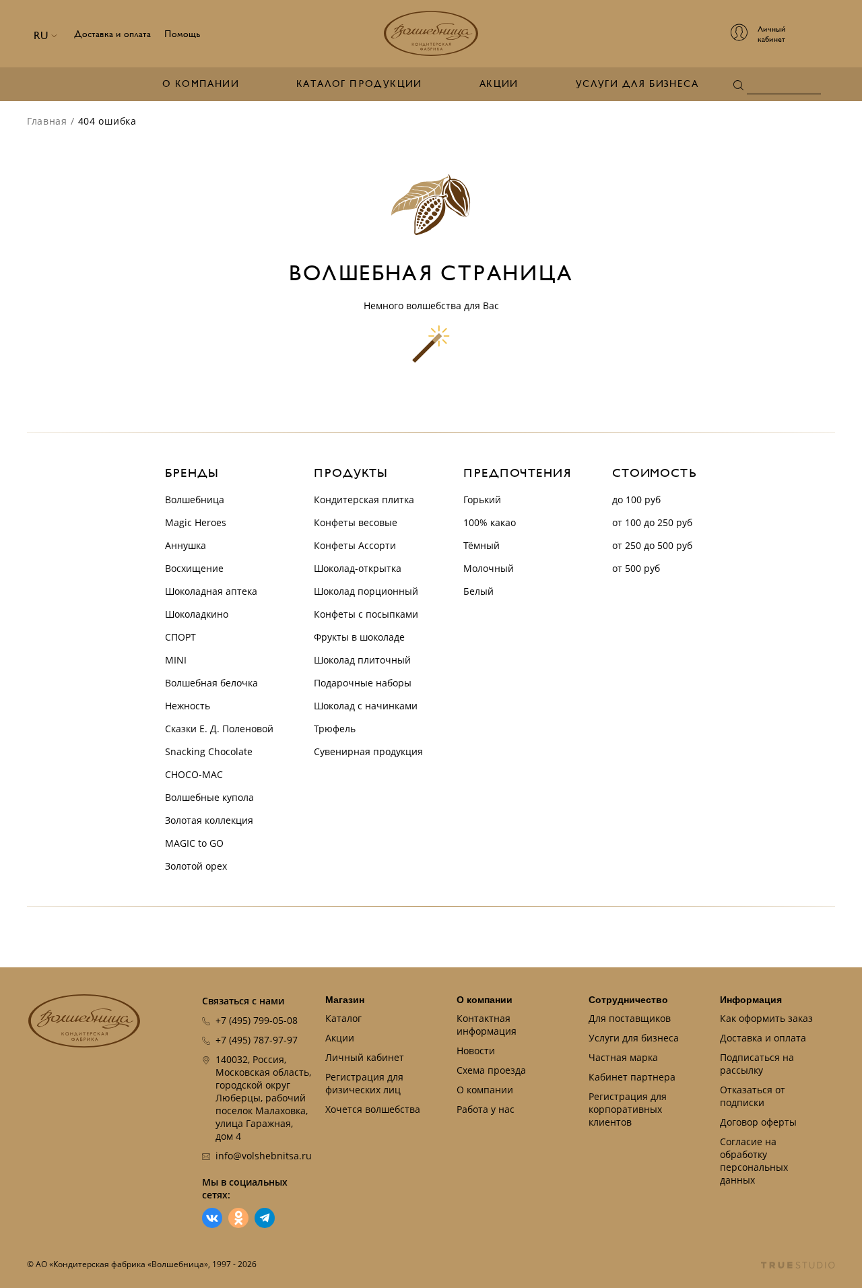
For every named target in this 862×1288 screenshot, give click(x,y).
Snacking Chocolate (209, 751)
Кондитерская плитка (364, 499)
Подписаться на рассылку (757, 1063)
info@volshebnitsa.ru (264, 1155)
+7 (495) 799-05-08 (257, 1020)
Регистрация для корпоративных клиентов (628, 1109)
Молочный (488, 568)
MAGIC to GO (194, 843)
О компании (200, 84)
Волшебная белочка (211, 682)
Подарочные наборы (362, 682)
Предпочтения (517, 473)
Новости (476, 1050)
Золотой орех (196, 866)
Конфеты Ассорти (355, 545)
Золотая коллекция (209, 820)
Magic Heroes (195, 522)
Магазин (344, 999)
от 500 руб (636, 568)
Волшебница (194, 499)
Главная (47, 121)
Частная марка (623, 1057)
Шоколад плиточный (362, 659)
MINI (176, 659)
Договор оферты (758, 1122)
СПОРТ (180, 637)
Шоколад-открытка (357, 568)
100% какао (489, 522)
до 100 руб (636, 499)
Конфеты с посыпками (366, 614)
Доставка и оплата (112, 34)
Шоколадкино (196, 614)
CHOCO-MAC (194, 774)
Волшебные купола (209, 797)
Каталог (343, 1018)
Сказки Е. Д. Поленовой (219, 728)
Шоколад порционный (366, 591)
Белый (478, 591)
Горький (482, 499)
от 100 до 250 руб (652, 522)
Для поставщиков (630, 1018)
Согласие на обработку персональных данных (754, 1160)
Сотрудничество (628, 999)
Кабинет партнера (632, 1076)
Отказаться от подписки (752, 1096)
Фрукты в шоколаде (359, 637)
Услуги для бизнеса (637, 84)
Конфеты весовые (355, 522)
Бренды (191, 473)
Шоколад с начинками (366, 705)
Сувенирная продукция (368, 751)
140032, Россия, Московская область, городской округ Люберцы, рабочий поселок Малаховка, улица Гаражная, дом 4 (263, 1097)
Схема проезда (491, 1070)
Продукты (351, 473)
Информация (751, 999)
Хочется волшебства (372, 1109)
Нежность (187, 705)
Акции (499, 84)
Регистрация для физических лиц (364, 1083)
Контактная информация (487, 1024)
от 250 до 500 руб (652, 545)
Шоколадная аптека (211, 591)
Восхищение (194, 568)
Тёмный (481, 545)
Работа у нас (486, 1109)
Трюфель (335, 728)
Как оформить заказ (766, 1018)
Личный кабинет (364, 1057)
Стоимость (654, 473)
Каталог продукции (359, 84)
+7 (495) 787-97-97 (257, 1039)
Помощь (182, 34)
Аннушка (185, 545)
